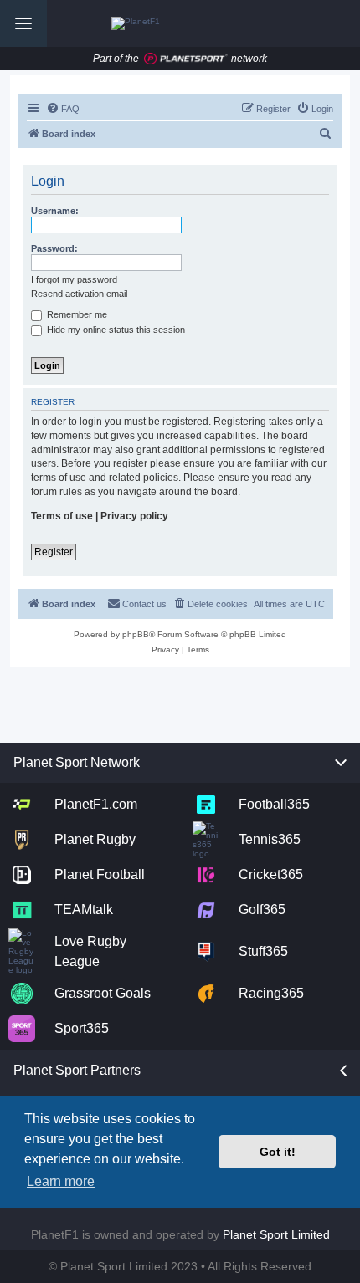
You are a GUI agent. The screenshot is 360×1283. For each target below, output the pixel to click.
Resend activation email (79, 294)
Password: (54, 248)
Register (53, 552)
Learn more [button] (61, 1181)
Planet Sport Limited (276, 1234)
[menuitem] (63, 109)
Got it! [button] (278, 1151)
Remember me (75, 314)
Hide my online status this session (114, 330)
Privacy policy (134, 516)
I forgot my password (74, 279)
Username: (55, 211)
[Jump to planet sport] (186, 59)
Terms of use (62, 516)
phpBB (135, 634)
